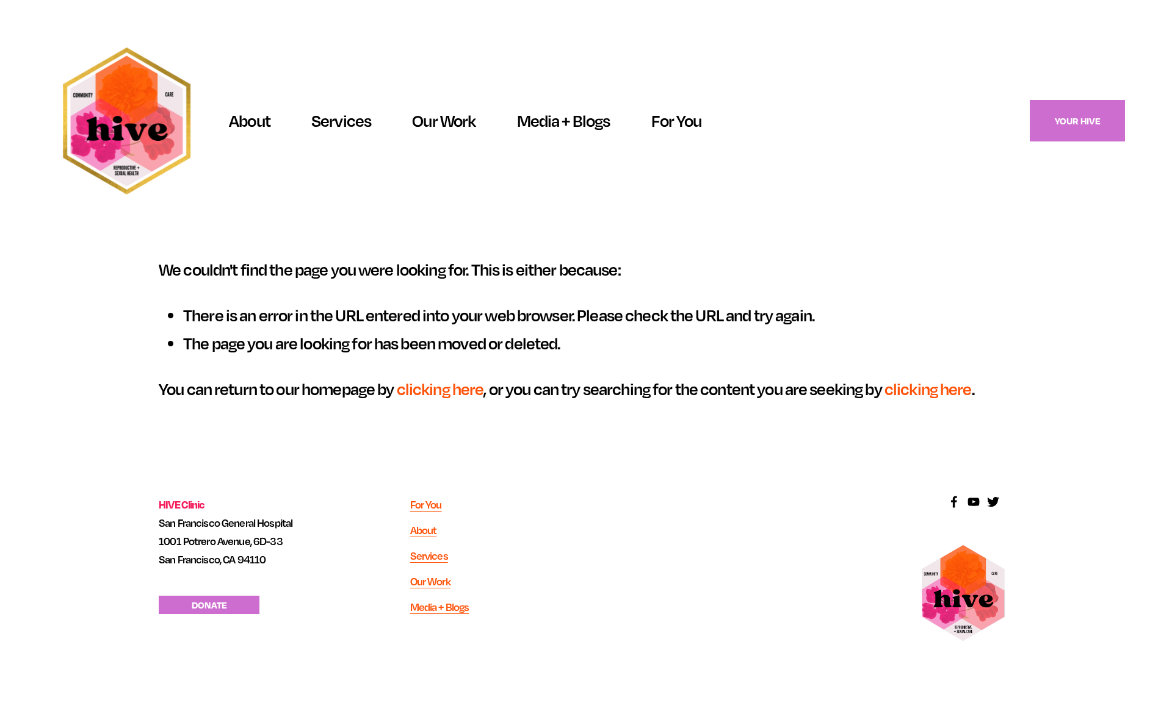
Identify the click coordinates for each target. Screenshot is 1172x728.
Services (341, 120)
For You (426, 504)
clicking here (440, 389)
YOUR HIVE (1078, 121)
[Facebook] (954, 502)
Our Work (444, 120)
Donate (209, 605)
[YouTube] (974, 502)
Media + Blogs (563, 120)
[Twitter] (993, 502)
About (249, 120)
